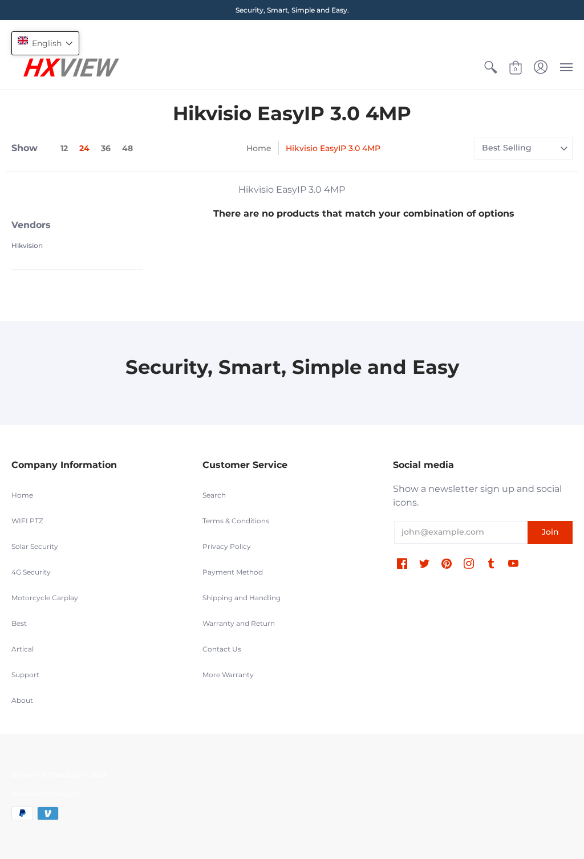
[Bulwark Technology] (71, 67)
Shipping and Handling (241, 597)
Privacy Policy (226, 546)
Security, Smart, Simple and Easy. (292, 10)
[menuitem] (490, 67)
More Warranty (228, 674)
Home (258, 148)
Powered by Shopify (45, 793)
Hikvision (27, 245)
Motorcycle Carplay (44, 597)
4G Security (31, 572)
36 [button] (106, 148)
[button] (490, 67)
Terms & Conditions (235, 520)
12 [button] (64, 148)
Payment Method (232, 572)
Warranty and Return (238, 623)
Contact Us (221, 649)
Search (214, 495)
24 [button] (84, 148)
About (22, 700)
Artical (22, 649)
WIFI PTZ (27, 520)
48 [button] (127, 148)
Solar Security (34, 546)
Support (25, 674)
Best (19, 623)
